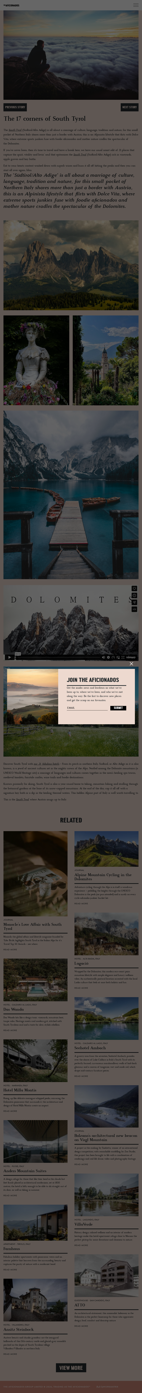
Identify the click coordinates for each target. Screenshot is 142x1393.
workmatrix (110, 1387)
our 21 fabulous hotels (46, 764)
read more (10, 950)
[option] (71, 55)
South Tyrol (15, 130)
